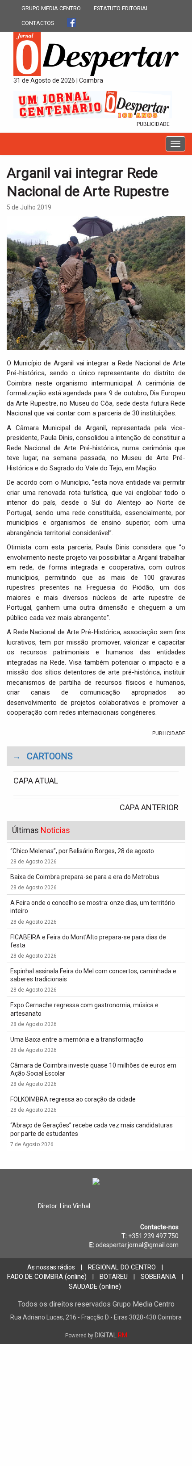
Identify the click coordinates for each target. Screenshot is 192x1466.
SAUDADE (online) (95, 1286)
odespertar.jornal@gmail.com (137, 1244)
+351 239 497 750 (153, 1236)
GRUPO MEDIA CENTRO (51, 8)
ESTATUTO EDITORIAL (121, 8)
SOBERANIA (158, 1277)
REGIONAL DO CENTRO (122, 1267)
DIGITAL (96, 1335)
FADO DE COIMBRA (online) (47, 1277)
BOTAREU (114, 1277)
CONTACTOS (37, 23)
